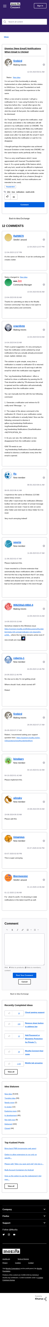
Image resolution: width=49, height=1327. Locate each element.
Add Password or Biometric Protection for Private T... (34, 1058)
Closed (7, 1148)
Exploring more (11, 1131)
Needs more (10, 1122)
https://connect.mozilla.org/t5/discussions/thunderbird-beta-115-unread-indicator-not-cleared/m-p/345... (24, 647)
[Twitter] (4, 1258)
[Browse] (5, 6)
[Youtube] (14, 1258)
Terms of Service (24, 1282)
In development (11, 1135)
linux (13, 198)
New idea (17, 77)
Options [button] (45, 37)
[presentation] (7, 945)
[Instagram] (9, 1258)
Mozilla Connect (15, 6)
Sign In (40, 6)
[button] (7, 203)
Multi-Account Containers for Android (20, 1193)
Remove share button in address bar (33, 1043)
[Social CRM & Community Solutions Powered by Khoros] (40, 1322)
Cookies (19, 1286)
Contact (32, 1286)
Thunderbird (11, 193)
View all (11, 1092)
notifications (20, 198)
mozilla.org (7, 1282)
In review (8, 1127)
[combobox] (24, 22)
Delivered (9, 1144)
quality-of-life (32, 198)
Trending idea (10, 1118)
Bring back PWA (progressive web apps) (21, 1168)
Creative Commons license (13, 1304)
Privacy (5, 1286)
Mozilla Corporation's (14, 1292)
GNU (8, 198)
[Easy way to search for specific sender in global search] (35, 224)
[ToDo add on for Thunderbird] (39, 224)
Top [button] (3, 1321)
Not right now (10, 1140)
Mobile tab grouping (34, 1083)
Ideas (5, 37)
